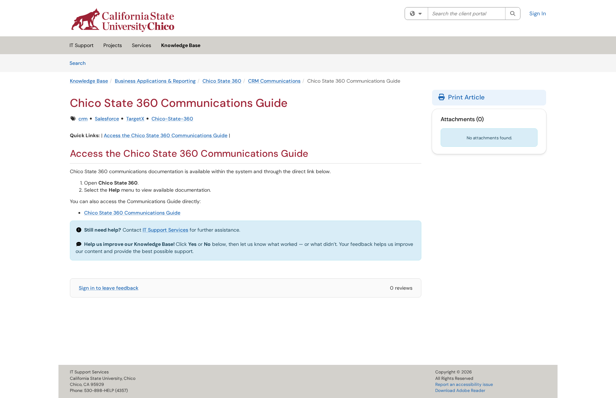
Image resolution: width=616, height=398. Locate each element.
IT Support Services (165, 230)
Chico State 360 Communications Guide (132, 213)
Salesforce (107, 118)
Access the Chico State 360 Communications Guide (165, 135)
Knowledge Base (180, 45)
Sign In (537, 13)
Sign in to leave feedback (108, 288)
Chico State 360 (221, 81)
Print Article (465, 97)
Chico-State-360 (172, 118)
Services (141, 45)
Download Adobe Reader (460, 390)
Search (80, 63)
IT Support (81, 45)
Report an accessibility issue (464, 384)
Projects (112, 45)
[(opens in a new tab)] (123, 20)
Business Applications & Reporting (155, 81)
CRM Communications (274, 81)
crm (83, 118)
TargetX (135, 118)
